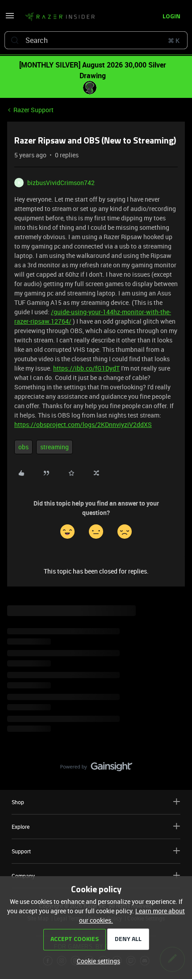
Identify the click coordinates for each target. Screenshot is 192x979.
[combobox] (96, 40)
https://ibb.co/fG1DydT (86, 368)
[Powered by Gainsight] (96, 769)
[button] (9, 18)
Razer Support (33, 109)
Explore (20, 826)
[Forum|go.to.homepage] (59, 17)
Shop (18, 802)
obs (23, 447)
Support (21, 851)
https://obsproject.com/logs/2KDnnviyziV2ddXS (83, 424)
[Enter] (14, 40)
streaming (54, 447)
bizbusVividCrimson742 (61, 182)
